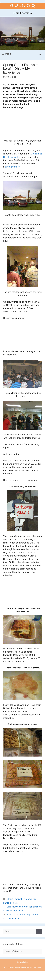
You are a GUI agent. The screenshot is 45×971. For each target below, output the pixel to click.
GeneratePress (35, 968)
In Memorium (30, 899)
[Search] (39, 931)
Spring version (12, 166)
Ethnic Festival (14, 899)
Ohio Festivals (22, 13)
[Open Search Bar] (40, 54)
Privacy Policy (22, 962)
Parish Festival (10, 903)
